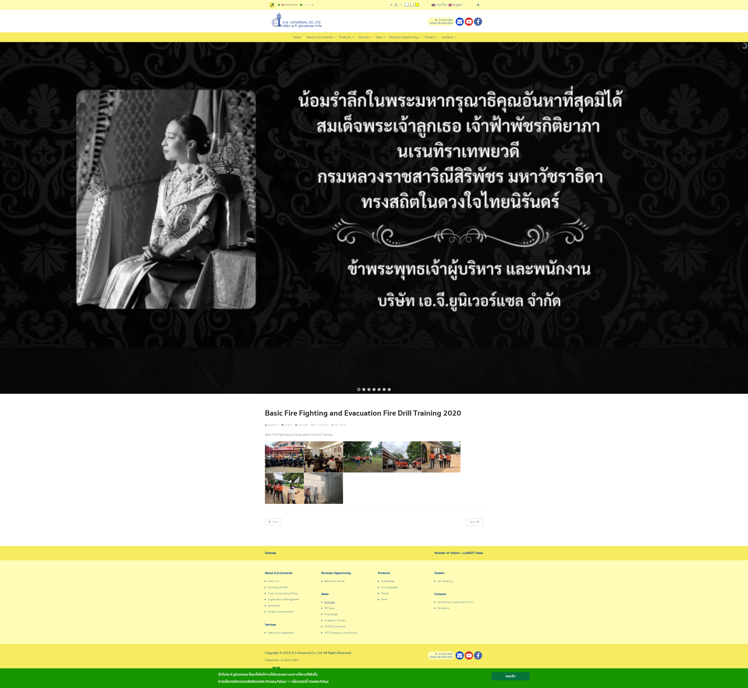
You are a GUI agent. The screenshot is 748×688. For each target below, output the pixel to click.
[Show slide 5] (379, 389)
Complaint (443, 608)
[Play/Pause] (279, 4)
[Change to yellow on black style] (417, 5)
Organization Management (283, 599)
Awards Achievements (281, 612)
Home (297, 37)
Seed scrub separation (281, 633)
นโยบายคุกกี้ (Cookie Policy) (310, 681)
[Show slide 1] (358, 389)
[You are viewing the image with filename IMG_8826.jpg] (323, 457)
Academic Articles (335, 621)
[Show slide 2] (363, 389)
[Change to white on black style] (406, 5)
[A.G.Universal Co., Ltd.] (296, 20)
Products (345, 37)
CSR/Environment (335, 627)
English (457, 5)
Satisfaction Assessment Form (455, 602)
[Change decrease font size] (400, 5)
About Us (273, 581)
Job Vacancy (445, 581)
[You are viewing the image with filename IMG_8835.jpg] (323, 488)
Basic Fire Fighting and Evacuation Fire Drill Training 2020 (363, 413)
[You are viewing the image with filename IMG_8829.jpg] (401, 457)
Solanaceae (387, 581)
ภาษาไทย (441, 5)
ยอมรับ (511, 676)
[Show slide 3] (368, 389)
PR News (329, 608)
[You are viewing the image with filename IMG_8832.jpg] (441, 457)
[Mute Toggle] (301, 4)
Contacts (448, 37)
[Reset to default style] (411, 5)
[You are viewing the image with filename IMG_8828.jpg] (362, 457)
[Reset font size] (395, 5)
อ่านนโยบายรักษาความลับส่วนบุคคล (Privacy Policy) (252, 681)
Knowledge (331, 614)
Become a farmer (334, 581)
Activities (329, 602)
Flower (385, 593)
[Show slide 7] (389, 389)
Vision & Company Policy (283, 593)
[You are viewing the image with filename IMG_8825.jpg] (284, 457)
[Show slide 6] (384, 389)
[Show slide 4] (374, 389)
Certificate (274, 606)
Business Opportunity (336, 573)
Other (384, 599)
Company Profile (278, 587)
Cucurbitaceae (389, 587)
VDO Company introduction (341, 633)
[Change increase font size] (391, 5)
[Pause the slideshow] (736, 218)
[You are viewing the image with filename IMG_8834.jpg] (284, 488)
